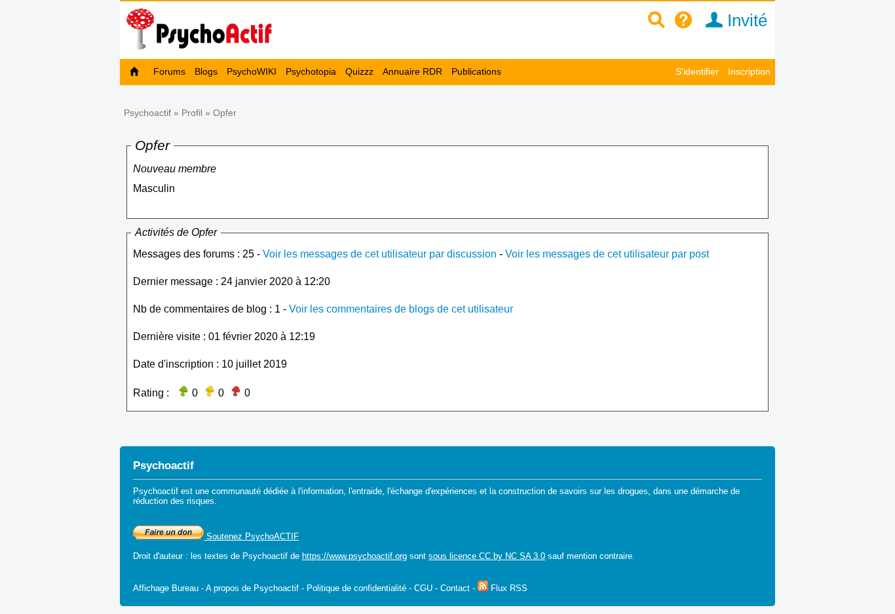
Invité (745, 20)
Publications (476, 71)
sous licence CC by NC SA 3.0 (486, 556)
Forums (169, 71)
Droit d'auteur (158, 556)
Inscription (749, 71)
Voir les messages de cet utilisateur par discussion (380, 253)
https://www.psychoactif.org (354, 556)
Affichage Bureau (166, 588)
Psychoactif (147, 112)
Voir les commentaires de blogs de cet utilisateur (401, 309)
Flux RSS (507, 588)
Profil (191, 112)
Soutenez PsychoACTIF (251, 536)
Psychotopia (311, 71)
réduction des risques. (175, 501)
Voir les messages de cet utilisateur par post (607, 253)
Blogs (206, 71)
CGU (423, 588)
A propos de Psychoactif (252, 588)
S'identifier (697, 71)
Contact (455, 588)
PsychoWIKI (251, 71)
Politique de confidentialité (356, 588)
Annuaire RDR (412, 71)
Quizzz (359, 71)
